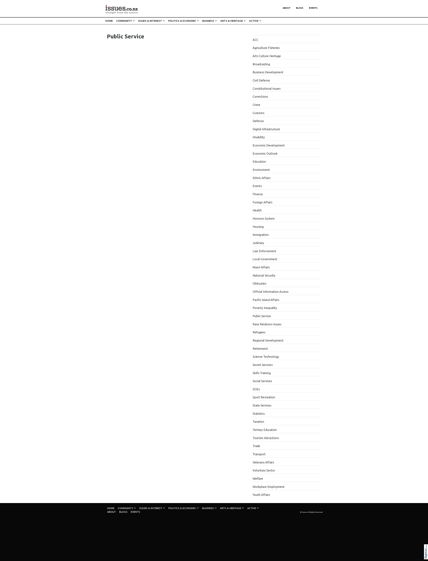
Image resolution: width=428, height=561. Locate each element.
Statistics (259, 413)
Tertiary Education (265, 429)
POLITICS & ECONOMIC (182, 20)
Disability (259, 137)
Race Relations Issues (267, 324)
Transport (259, 454)
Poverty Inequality (265, 307)
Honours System (264, 218)
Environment (261, 169)
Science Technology (266, 356)
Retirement (260, 348)
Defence (258, 121)
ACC (255, 39)
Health (257, 210)
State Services (262, 405)
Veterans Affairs (263, 462)
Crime (256, 104)
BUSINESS (208, 20)
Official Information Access (270, 291)
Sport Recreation (264, 397)
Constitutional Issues (267, 88)
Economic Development (269, 145)
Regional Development (268, 340)
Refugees (259, 332)
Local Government (265, 259)
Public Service (262, 316)
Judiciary (258, 243)
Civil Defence (261, 80)
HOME (109, 20)
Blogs (299, 8)
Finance (258, 194)
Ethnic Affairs (262, 178)
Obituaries (259, 283)
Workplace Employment (269, 486)
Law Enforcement (264, 251)
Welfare (258, 478)
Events (313, 8)
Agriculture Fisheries (266, 47)
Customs (258, 113)
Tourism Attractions (266, 438)
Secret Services (263, 364)
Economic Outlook (265, 153)
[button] (426, 556)
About (286, 8)
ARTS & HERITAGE (231, 20)
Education (259, 161)
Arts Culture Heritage (267, 56)
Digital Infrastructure (266, 129)
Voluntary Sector (264, 470)
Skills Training (262, 373)
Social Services (262, 381)
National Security (264, 275)
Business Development (268, 72)
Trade (256, 446)
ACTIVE (253, 20)
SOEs (256, 389)
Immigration (261, 234)
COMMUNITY (124, 20)
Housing (258, 226)
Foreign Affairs (262, 202)
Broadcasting (261, 64)
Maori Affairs (261, 267)
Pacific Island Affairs (266, 299)
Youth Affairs (261, 494)
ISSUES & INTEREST (150, 20)
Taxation (258, 421)
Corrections (260, 96)
